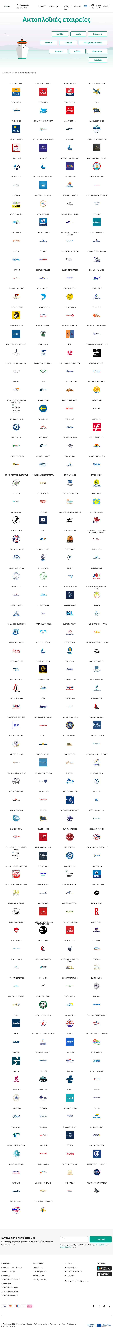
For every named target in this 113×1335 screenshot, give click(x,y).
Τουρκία (68, 42)
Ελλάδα (59, 34)
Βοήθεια (77, 6)
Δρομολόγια (6, 1283)
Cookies (30, 1324)
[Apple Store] (104, 1274)
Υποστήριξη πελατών (73, 1271)
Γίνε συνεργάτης (39, 1271)
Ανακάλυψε (54, 6)
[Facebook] (93, 1306)
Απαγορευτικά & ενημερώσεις (77, 1281)
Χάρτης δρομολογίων (9, 1291)
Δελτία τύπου (38, 1275)
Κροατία (58, 51)
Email (63, 1238)
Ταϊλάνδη (98, 60)
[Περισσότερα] (14, 1244)
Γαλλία (77, 51)
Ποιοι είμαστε (38, 1267)
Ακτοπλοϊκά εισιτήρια (9, 73)
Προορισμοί (6, 1275)
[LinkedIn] (109, 1306)
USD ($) (93, 6)
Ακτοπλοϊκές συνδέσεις (10, 1279)
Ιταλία (78, 34)
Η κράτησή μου (67, 6)
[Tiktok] (104, 1306)
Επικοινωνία (70, 1275)
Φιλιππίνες (97, 51)
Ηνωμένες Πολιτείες (93, 42)
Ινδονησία (97, 34)
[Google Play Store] (104, 1268)
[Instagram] (99, 1306)
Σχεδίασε (42, 6)
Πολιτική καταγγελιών (58, 1324)
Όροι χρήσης (20, 1324)
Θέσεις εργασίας (39, 1279)
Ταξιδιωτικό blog (8, 1271)
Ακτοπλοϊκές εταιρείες (28, 73)
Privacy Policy (100, 1245)
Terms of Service (65, 1247)
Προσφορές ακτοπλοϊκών (23, 6)
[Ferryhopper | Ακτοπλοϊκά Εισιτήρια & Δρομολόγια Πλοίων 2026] (7, 6)
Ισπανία (48, 42)
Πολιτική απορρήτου (41, 1324)
